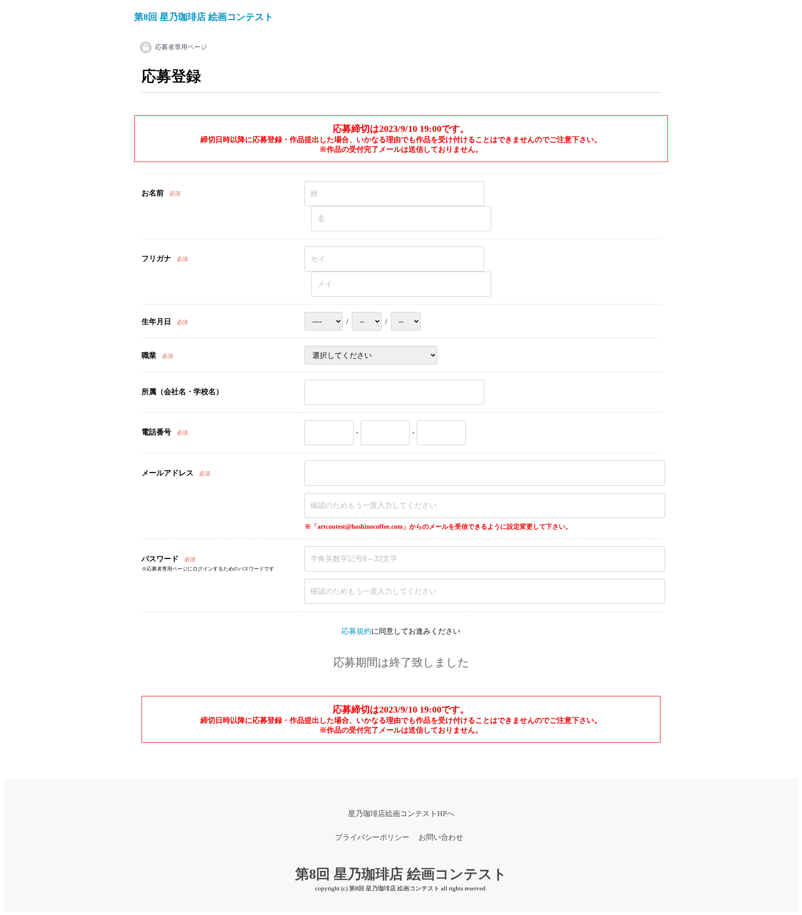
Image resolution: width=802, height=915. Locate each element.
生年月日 (156, 321)
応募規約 (356, 631)
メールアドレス (168, 473)
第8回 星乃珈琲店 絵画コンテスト (203, 17)
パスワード (160, 559)
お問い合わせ (441, 837)
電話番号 (156, 432)
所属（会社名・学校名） (182, 392)
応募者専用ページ (181, 47)
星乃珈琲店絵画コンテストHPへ (401, 814)
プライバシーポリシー (372, 837)
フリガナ (156, 258)
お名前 (153, 193)
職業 (149, 355)
